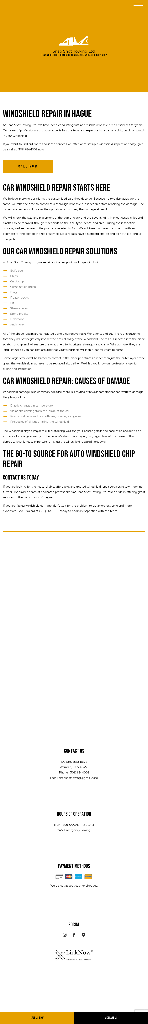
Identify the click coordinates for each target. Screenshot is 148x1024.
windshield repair (107, 125)
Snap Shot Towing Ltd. (74, 51)
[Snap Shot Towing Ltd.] (74, 40)
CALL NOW (28, 166)
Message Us (111, 1018)
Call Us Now (37, 1018)
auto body (44, 130)
